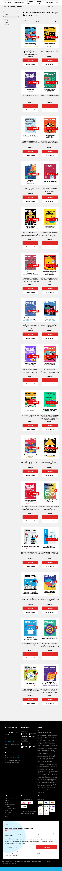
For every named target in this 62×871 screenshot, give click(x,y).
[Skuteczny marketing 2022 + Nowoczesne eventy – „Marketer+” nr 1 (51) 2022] (49, 447)
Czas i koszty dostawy (10, 808)
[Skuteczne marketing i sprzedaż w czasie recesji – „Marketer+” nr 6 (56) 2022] (49, 265)
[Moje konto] (53, 6)
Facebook (25, 733)
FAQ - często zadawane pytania (12, 733)
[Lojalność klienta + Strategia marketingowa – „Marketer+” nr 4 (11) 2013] (30, 676)
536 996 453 (10, 741)
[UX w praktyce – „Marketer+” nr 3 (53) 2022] (30, 402)
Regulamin (7, 806)
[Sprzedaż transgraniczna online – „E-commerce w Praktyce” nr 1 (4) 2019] (49, 539)
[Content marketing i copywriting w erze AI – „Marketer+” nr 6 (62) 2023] (49, 36)
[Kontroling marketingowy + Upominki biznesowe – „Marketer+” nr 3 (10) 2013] (30, 539)
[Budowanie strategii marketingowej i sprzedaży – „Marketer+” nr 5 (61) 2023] (49, 82)
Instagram (33, 733)
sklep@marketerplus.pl (13, 755)
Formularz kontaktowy (13, 757)
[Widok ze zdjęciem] (25, 21)
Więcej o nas (40, 792)
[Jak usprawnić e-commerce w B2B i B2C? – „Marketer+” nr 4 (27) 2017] (30, 630)
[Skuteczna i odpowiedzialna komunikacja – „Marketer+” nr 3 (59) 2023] (30, 173)
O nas (6, 802)
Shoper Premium (51, 861)
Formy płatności (9, 810)
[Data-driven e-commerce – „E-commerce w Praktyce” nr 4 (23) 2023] (30, 82)
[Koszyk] (57, 6)
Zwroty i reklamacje (9, 812)
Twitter (33, 736)
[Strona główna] (14, 6)
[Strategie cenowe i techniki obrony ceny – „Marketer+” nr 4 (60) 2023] (49, 128)
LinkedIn (25, 736)
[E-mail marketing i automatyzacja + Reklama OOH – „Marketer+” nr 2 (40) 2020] (49, 584)
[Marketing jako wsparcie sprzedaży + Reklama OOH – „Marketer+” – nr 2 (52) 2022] (30, 447)
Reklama (7, 814)
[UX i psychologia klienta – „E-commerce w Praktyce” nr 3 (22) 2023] (30, 128)
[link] (5, 14)
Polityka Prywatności (10, 804)
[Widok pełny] (29, 21)
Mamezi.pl (13, 863)
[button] (5, 6)
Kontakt (7, 816)
